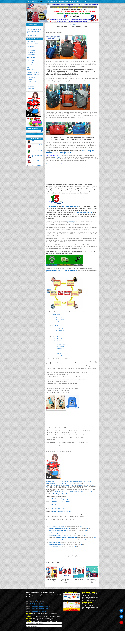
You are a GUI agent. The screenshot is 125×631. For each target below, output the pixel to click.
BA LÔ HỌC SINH (32, 52)
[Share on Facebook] (67, 556)
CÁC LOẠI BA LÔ (31, 46)
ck (86, 530)
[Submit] (42, 131)
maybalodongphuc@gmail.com (60, 494)
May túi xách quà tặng (32, 35)
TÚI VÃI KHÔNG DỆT (32, 79)
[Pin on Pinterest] (74, 556)
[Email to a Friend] (72, 556)
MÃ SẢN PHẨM (72, 1)
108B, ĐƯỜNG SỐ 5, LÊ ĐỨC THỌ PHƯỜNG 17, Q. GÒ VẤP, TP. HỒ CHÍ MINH (74, 491)
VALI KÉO (29, 67)
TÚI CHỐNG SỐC (32, 81)
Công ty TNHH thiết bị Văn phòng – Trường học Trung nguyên (61, 270)
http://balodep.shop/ (58, 508)
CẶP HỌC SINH (31, 64)
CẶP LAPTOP (31, 62)
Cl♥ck (81, 526)
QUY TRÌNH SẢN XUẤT (52, 1)
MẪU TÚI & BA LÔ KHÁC (33, 74)
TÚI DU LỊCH (30, 69)
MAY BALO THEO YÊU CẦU (70, 206)
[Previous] (45, 576)
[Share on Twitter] (69, 556)
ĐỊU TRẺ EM (31, 88)
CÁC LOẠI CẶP (31, 57)
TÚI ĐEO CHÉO (31, 77)
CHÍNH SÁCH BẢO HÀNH (63, 1)
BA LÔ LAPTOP (31, 50)
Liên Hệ (85, 1)
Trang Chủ (28, 1)
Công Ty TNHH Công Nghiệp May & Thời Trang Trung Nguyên (68, 482)
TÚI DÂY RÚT (31, 86)
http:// (62, 499)
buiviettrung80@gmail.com (84, 212)
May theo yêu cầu (42, 1)
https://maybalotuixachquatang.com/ (62, 501)
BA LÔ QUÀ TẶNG (31, 41)
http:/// (61, 511)
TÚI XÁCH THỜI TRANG (33, 72)
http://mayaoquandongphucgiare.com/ (63, 504)
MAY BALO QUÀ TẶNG (64, 485)
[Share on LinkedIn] (76, 556)
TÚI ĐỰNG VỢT (31, 83)
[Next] (98, 576)
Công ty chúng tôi (71, 221)
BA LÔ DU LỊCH (31, 48)
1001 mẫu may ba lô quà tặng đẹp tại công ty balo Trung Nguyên (34, 31)
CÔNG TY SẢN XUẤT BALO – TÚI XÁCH (59, 483)
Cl (85, 530)
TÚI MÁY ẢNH (31, 84)
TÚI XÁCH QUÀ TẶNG (32, 43)
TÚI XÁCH (74, 485)
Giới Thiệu (34, 1)
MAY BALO (54, 485)
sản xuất (88, 311)
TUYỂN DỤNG (79, 1)
